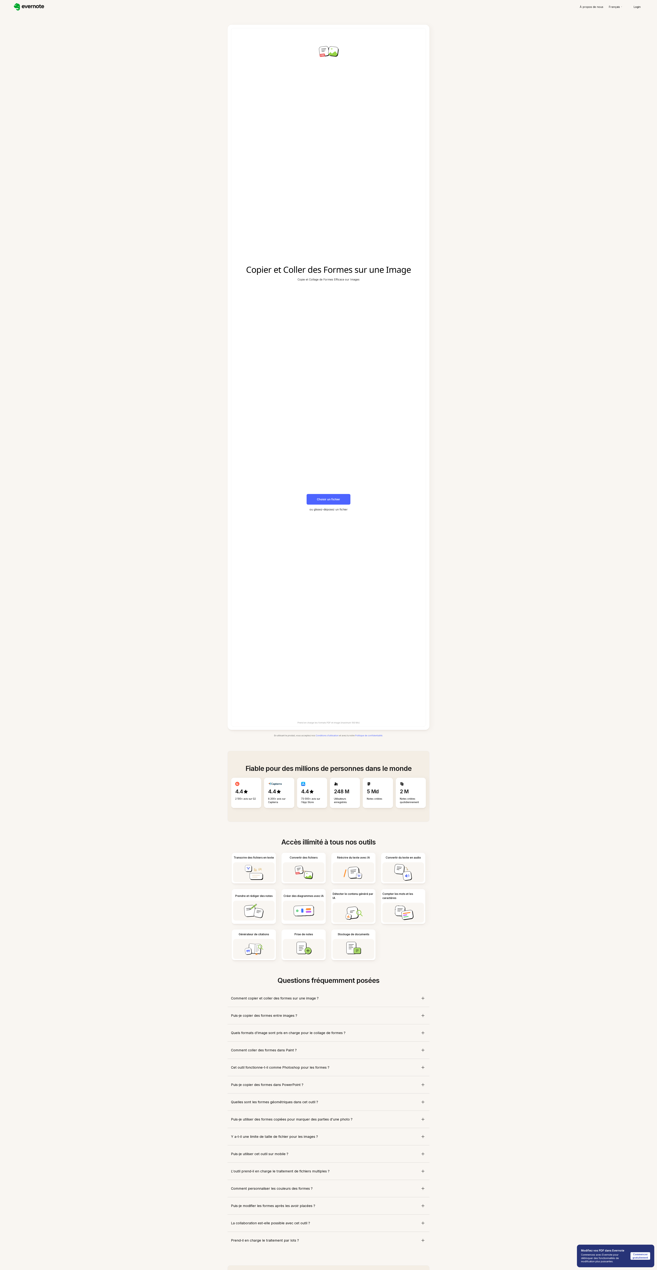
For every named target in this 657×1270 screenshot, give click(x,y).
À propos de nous (591, 7)
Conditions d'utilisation (327, 735)
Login (637, 7)
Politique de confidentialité (368, 735)
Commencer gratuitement (640, 1256)
